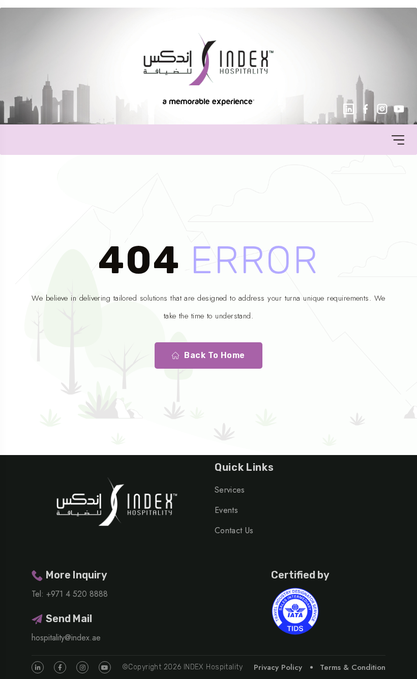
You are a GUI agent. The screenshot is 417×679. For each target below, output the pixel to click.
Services (230, 490)
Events (226, 510)
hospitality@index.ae (66, 637)
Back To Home (214, 355)
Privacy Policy (278, 667)
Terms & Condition (352, 667)
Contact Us (234, 530)
